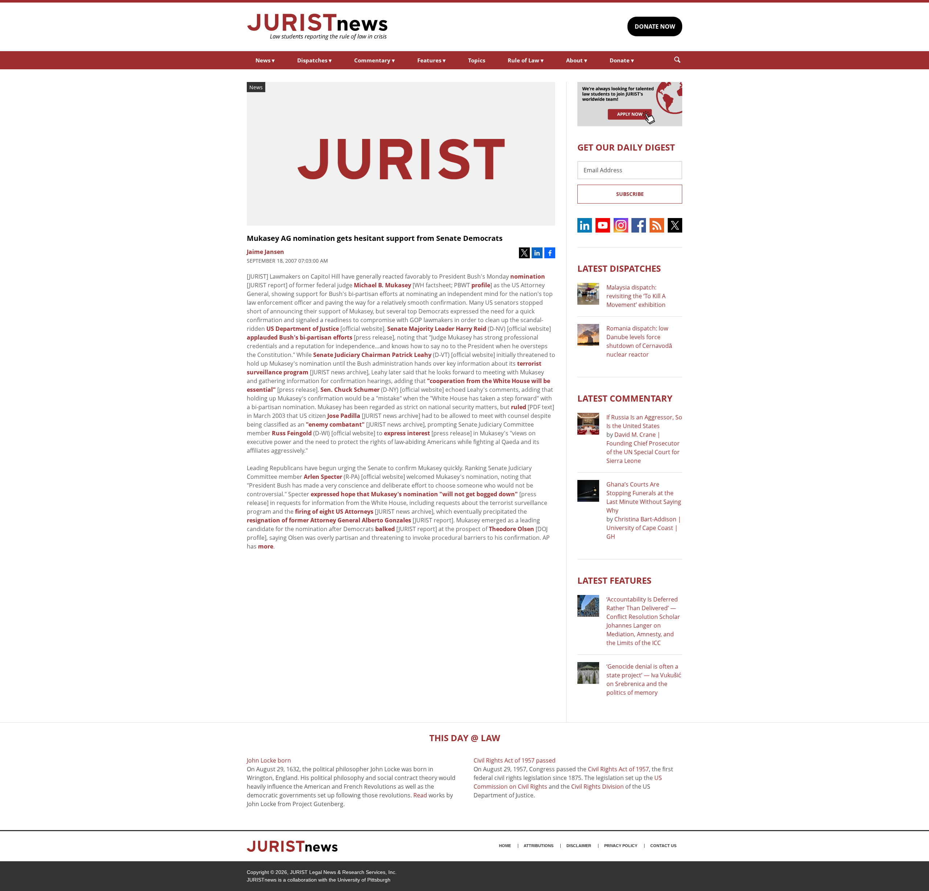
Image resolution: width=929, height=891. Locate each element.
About (576, 60)
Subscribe (630, 193)
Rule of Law (526, 60)
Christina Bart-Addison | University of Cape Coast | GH (643, 528)
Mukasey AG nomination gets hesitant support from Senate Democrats (375, 238)
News (265, 60)
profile (480, 285)
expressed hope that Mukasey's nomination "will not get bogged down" (414, 494)
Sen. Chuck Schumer (350, 390)
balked (385, 529)
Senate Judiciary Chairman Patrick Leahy (372, 355)
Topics (476, 60)
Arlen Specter (323, 477)
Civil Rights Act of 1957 (618, 769)
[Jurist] (317, 26)
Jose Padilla (343, 416)
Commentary (374, 60)
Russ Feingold (292, 433)
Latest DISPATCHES (619, 268)
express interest (407, 433)
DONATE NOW (655, 26)
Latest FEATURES (614, 580)
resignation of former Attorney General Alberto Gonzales (329, 520)
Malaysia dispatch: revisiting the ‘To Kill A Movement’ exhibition (636, 296)
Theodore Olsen (511, 529)
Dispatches (314, 60)
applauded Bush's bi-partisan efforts (299, 337)
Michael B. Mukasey (382, 285)
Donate (622, 60)
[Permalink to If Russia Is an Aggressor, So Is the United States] (588, 424)
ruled (518, 407)
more (265, 546)
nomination (527, 276)
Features (431, 60)
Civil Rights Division (597, 787)
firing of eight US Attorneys (334, 512)
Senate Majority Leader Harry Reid (436, 329)
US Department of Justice (302, 329)
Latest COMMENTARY (624, 398)
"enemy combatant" (335, 424)
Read (420, 795)
